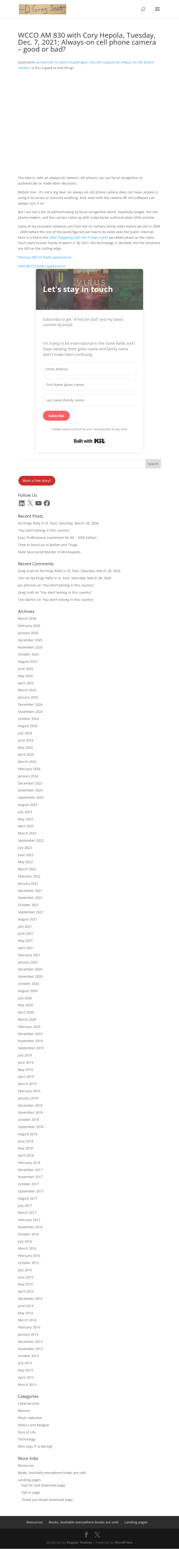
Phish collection (30, 1418)
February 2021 (29, 955)
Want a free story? (37, 480)
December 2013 (30, 1341)
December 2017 (30, 1170)
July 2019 (25, 1055)
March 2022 (27, 869)
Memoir (24, 1410)
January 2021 (28, 962)
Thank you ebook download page (47, 1499)
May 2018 (25, 1148)
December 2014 (30, 1298)
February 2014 (29, 1327)
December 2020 (30, 969)
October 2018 (28, 1119)
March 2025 (27, 690)
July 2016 (25, 1241)
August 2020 (27, 991)
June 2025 (25, 668)
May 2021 (25, 940)
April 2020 (26, 1012)
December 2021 (30, 890)
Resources (26, 1465)
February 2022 (29, 876)
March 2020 (27, 1019)
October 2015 (28, 1263)
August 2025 (27, 661)
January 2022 (28, 883)
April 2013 (26, 1377)
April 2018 (26, 1155)
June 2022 (25, 855)
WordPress (123, 1542)
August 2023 (27, 804)
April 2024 (26, 754)
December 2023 (30, 783)
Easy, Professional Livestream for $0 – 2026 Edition (57, 537)
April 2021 (26, 948)
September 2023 (31, 797)
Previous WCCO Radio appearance (44, 257)
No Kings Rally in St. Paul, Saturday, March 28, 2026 (58, 523)
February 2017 (29, 1220)
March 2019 (27, 1084)
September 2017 (31, 1191)
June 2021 (25, 933)
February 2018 (29, 1162)
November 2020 (30, 976)
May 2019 (25, 1069)
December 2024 (30, 704)
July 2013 (25, 1363)
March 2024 (27, 761)
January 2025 (28, 697)
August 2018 (27, 1134)
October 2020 (28, 983)
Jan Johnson (27, 585)
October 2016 (28, 1234)
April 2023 (26, 826)
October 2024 (28, 718)
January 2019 (28, 1098)
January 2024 (28, 776)
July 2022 (25, 847)
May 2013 (25, 1370)
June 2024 (25, 740)
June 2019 (25, 1062)
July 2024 (25, 733)
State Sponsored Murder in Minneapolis (49, 552)
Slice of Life (27, 1432)
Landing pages (29, 1480)
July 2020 (25, 998)
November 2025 (30, 647)
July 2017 (25, 1205)
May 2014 (25, 1313)
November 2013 (30, 1349)
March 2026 (27, 618)
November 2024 (30, 711)
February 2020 (29, 1026)
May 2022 (25, 862)
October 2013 (28, 1356)
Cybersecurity (28, 1403)
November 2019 (30, 1041)
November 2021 (30, 897)
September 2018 (31, 1127)
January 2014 (28, 1334)
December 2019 (30, 1034)
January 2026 (28, 633)
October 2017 (28, 1184)
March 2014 (27, 1320)
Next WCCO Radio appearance (41, 266)
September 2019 (31, 1048)
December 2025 (30, 640)
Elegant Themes (79, 1542)
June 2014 (25, 1306)
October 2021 (28, 905)
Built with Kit (89, 441)
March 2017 (27, 1212)
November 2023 (30, 790)
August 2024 (27, 726)
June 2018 (25, 1141)
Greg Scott (26, 571)
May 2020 (25, 1005)
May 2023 (25, 819)
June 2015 (25, 1277)
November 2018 (30, 1112)
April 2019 (26, 1076)
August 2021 (27, 919)
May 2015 (25, 1284)
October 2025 (28, 654)
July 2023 (25, 812)
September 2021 (31, 912)
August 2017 (27, 1198)
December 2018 (30, 1105)
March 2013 (27, 1384)
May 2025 (25, 676)
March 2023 (27, 833)
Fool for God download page (43, 1485)
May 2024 (25, 747)
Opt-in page (30, 1492)
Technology (27, 1439)
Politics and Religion (33, 1425)
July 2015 (25, 1270)
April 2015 (26, 1291)
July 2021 (25, 926)
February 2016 (29, 1255)
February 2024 (29, 769)
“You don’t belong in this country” (44, 530)
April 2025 (26, 683)
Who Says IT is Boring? (35, 1446)
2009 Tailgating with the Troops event (78, 237)
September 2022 (31, 840)
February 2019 (29, 1091)
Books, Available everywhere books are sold (52, 1472)
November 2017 (30, 1177)
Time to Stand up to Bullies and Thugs (48, 545)
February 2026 (29, 625)
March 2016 (27, 1248)
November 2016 (30, 1227)
